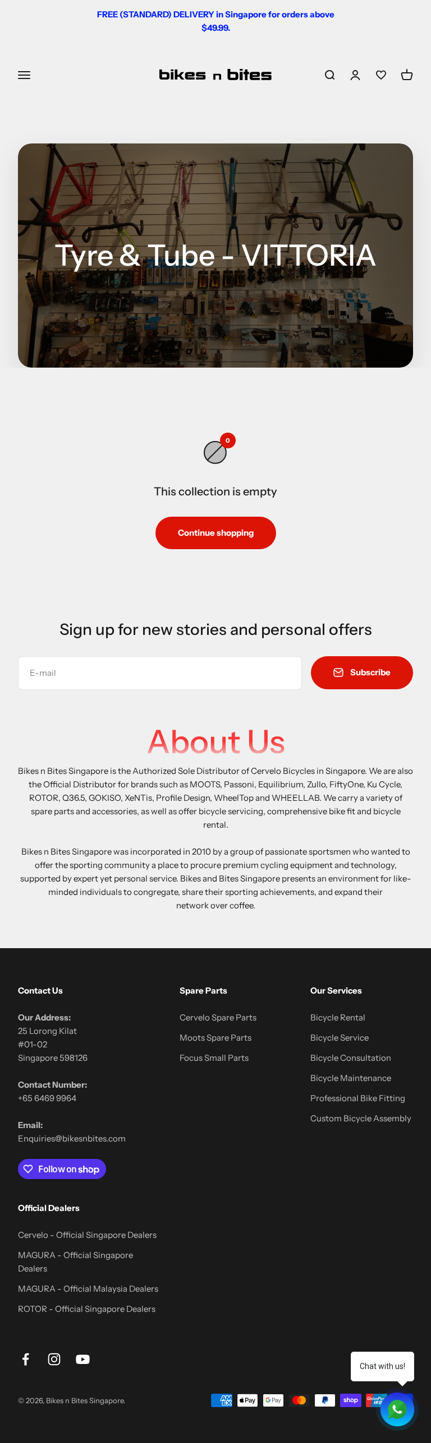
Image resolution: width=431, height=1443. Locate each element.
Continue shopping (216, 532)
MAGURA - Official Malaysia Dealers (88, 1288)
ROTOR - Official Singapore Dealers (86, 1308)
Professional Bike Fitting (357, 1098)
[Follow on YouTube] (82, 1359)
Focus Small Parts (214, 1057)
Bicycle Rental (337, 1017)
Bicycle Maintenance (350, 1078)
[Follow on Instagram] (54, 1359)
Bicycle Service (339, 1037)
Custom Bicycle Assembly (360, 1118)
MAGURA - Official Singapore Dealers (75, 1262)
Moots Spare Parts (215, 1037)
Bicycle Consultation (350, 1057)
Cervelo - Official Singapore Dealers (87, 1234)
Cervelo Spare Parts (218, 1017)
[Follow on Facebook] (25, 1359)
